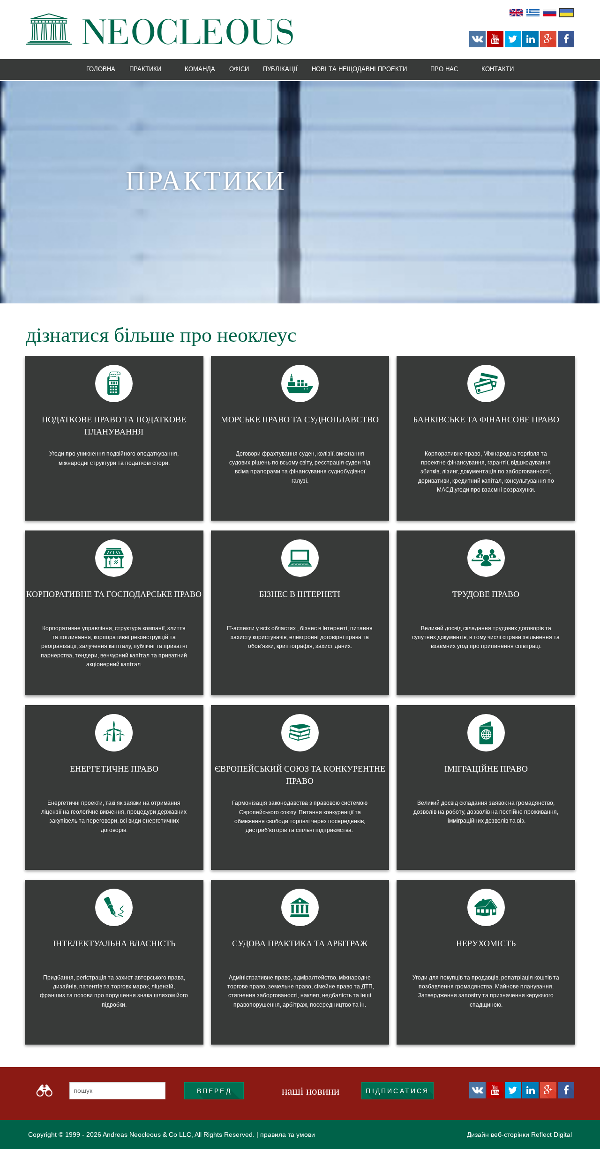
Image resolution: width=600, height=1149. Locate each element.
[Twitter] (513, 39)
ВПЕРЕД (214, 1091)
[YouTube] (495, 39)
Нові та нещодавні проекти (359, 68)
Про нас (444, 68)
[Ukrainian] (566, 12)
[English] (516, 12)
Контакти (497, 68)
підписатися (397, 1091)
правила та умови (287, 1134)
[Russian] (549, 12)
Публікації (280, 68)
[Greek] (532, 12)
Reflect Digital (551, 1134)
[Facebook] (566, 39)
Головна (100, 68)
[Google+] (548, 39)
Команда (200, 68)
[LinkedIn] (530, 39)
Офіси (239, 68)
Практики (145, 68)
